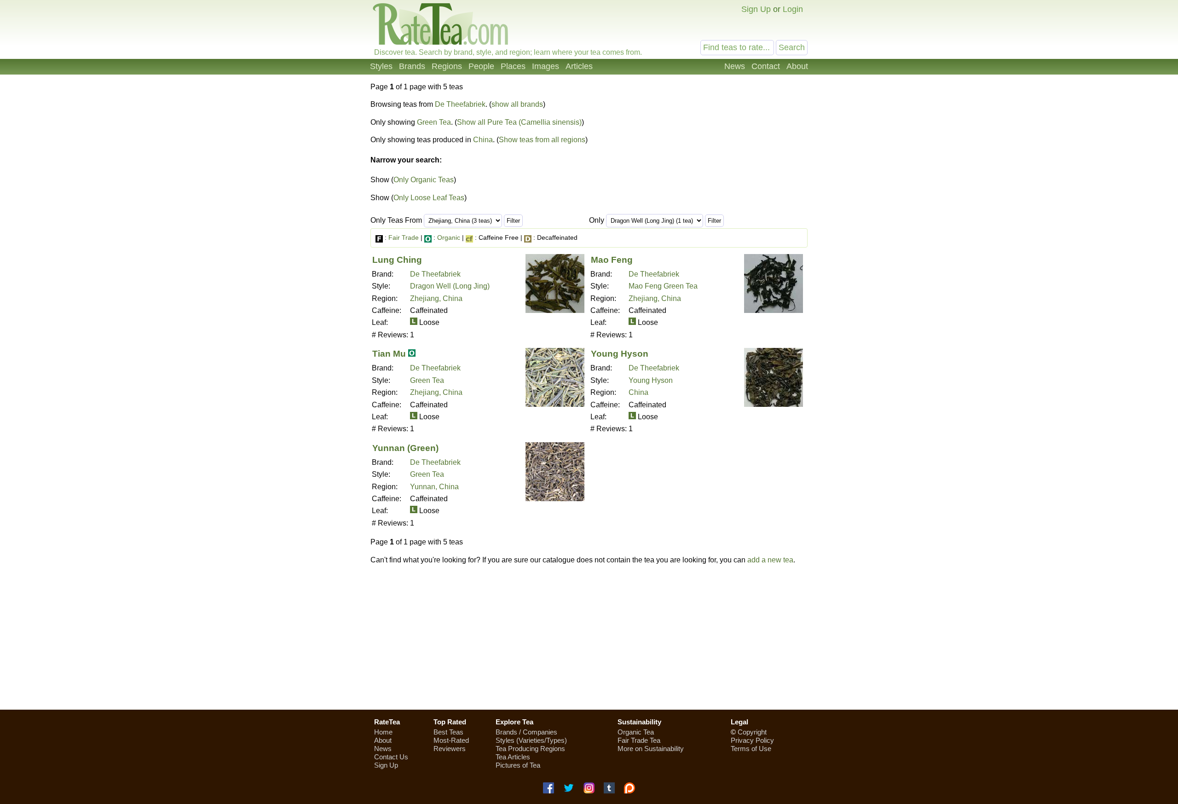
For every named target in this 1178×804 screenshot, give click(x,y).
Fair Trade (403, 237)
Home (383, 732)
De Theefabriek (460, 104)
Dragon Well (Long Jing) (450, 286)
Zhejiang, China (436, 298)
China (483, 140)
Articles (579, 66)
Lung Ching (397, 260)
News (734, 66)
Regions (447, 66)
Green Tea (434, 122)
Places (513, 66)
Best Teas (448, 732)
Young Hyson (619, 354)
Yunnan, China (434, 487)
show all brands (517, 104)
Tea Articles (513, 757)
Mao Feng (612, 260)
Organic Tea (636, 732)
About (797, 66)
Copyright (752, 732)
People (481, 66)
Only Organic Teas (423, 180)
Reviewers (449, 748)
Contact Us (391, 757)
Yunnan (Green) (405, 448)
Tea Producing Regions (530, 748)
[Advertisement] (589, 637)
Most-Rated (451, 740)
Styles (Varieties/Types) (531, 740)
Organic (448, 237)
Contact (765, 66)
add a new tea (770, 560)
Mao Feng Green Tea (663, 286)
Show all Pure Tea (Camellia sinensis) (519, 122)
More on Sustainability (651, 748)
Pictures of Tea (518, 765)
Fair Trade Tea (639, 740)
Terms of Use (751, 748)
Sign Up (756, 9)
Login (793, 9)
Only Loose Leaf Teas (428, 198)
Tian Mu (389, 354)
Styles (381, 66)
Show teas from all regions (542, 140)
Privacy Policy (752, 740)
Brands (412, 66)
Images (545, 66)
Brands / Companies (526, 732)
